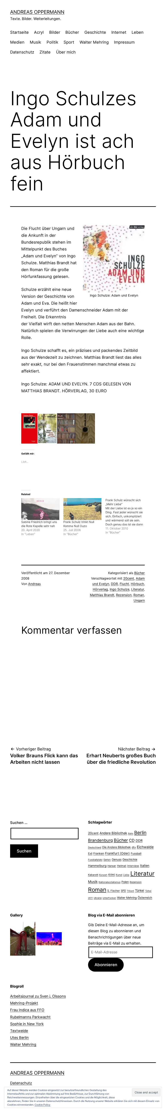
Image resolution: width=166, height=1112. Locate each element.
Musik (35, 42)
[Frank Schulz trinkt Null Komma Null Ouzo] (82, 509)
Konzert (103, 874)
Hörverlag (100, 589)
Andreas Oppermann (37, 12)
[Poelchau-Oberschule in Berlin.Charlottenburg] (22, 938)
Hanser (111, 865)
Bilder (54, 32)
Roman (138, 595)
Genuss (116, 859)
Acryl (39, 32)
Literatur (137, 589)
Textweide (19, 1031)
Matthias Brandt (102, 595)
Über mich (66, 52)
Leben (138, 32)
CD (132, 840)
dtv (134, 847)
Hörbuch (137, 584)
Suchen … (19, 823)
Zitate (45, 52)
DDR (114, 584)
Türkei (139, 890)
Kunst (119, 874)
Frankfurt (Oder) (117, 853)
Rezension (124, 595)
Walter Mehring (94, 42)
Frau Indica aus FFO (27, 1010)
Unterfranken (109, 898)
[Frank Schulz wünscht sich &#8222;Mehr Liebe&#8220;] (126, 516)
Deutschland (94, 847)
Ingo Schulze (119, 589)
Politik (52, 42)
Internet (118, 32)
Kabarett (93, 874)
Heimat (121, 865)
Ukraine (98, 897)
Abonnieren (106, 964)
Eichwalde (145, 847)
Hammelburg (97, 866)
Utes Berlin (19, 1037)
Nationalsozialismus (109, 882)
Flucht (124, 584)
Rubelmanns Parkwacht (30, 1017)
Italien (144, 866)
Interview (133, 865)
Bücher (72, 32)
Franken (98, 853)
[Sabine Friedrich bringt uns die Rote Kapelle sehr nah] (40, 509)
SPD (123, 890)
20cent (128, 578)
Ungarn (139, 600)
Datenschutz (22, 52)
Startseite (19, 32)
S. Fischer (113, 890)
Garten (107, 859)
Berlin (140, 832)
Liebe (126, 874)
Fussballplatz (95, 859)
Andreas (34, 584)
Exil (90, 853)
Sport (69, 42)
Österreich (145, 897)
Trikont (130, 891)
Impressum (124, 42)
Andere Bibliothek (113, 833)
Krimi (111, 874)
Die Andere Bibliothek (116, 847)
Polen (125, 882)
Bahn (130, 833)
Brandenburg (100, 840)
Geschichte (95, 32)
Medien (17, 42)
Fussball (136, 853)
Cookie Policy (42, 1104)
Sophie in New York (27, 1024)
